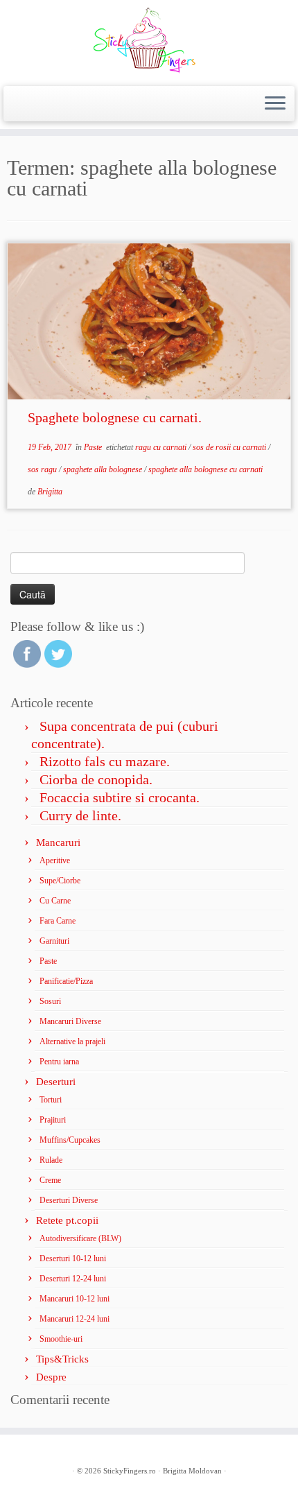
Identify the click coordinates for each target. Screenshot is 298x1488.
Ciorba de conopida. (96, 779)
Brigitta (49, 491)
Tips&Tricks (62, 1359)
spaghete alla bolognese (103, 469)
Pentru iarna (59, 1061)
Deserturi (56, 1081)
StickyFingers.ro (129, 1471)
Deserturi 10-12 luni (73, 1258)
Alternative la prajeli (72, 1041)
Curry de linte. (80, 815)
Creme (50, 1180)
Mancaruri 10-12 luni (74, 1299)
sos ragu (43, 469)
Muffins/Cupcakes (70, 1140)
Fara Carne (58, 921)
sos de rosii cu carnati (230, 447)
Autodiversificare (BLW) (80, 1238)
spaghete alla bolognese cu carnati (205, 469)
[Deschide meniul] (275, 104)
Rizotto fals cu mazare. (105, 761)
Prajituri (53, 1120)
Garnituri (54, 941)
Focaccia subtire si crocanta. (120, 797)
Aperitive (55, 860)
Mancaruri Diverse (70, 1021)
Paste (94, 447)
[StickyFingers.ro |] (149, 41)
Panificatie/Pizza (66, 981)
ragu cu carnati (162, 447)
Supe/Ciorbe (60, 880)
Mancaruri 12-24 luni (74, 1319)
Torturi (51, 1100)
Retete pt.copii (67, 1220)
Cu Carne (55, 901)
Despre (51, 1377)
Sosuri (50, 1001)
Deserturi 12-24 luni (73, 1278)
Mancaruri (58, 842)
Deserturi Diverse (69, 1200)
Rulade (51, 1160)
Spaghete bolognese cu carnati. (115, 417)
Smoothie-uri (61, 1339)
